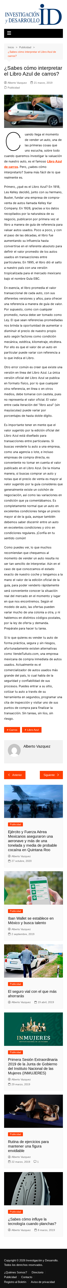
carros (13, 729)
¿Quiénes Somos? (15, 1272)
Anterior (17, 775)
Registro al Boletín (15, 1281)
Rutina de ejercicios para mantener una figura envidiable (28, 1146)
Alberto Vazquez (17, 82)
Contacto (26, 1277)
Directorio (37, 1272)
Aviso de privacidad (43, 1281)
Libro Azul (33, 729)
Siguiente (49, 775)
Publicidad (14, 87)
